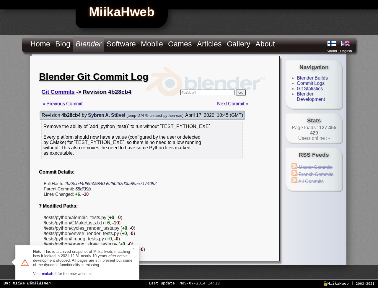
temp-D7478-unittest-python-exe (155, 115)
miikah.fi (49, 273)
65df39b (83, 188)
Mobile (152, 44)
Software (121, 44)
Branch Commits (315, 174)
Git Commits (58, 92)
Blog (62, 44)
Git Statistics (310, 88)
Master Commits (315, 167)
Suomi (332, 51)
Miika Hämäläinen (32, 283)
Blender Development (311, 96)
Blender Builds (312, 77)
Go (240, 92)
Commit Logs (311, 83)
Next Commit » (232, 103)
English (346, 51)
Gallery (238, 44)
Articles (209, 44)
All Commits (310, 181)
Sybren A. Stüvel (106, 115)
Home (40, 44)
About (265, 44)
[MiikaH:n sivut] (332, 43)
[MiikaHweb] (345, 43)
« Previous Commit (62, 103)
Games (180, 44)
